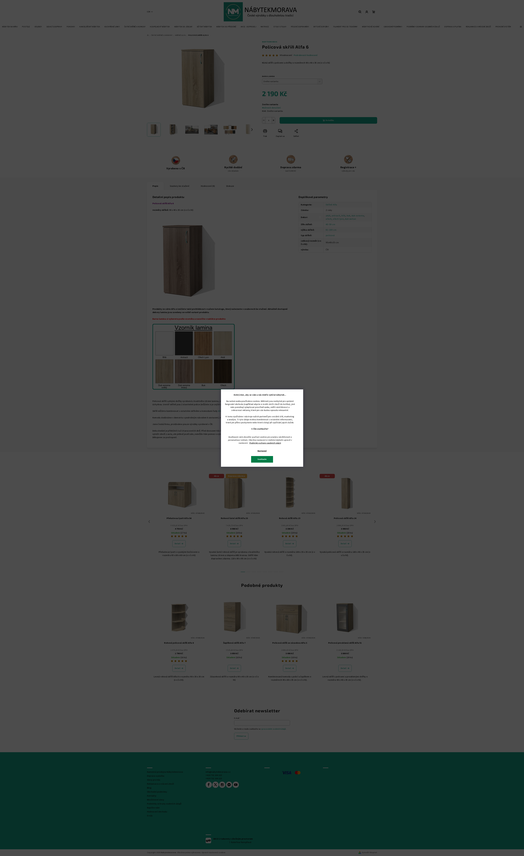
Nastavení (262, 451)
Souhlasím (262, 459)
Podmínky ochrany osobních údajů (265, 443)
